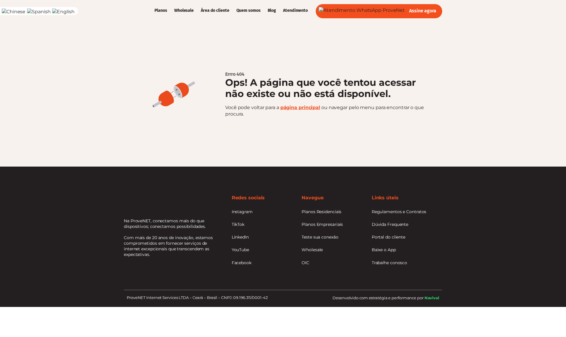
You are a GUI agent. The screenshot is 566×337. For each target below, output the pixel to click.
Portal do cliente (388, 237)
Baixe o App (384, 249)
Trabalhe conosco (389, 262)
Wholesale (184, 10)
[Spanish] (39, 11)
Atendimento (295, 10)
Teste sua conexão (320, 237)
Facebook (241, 262)
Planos (160, 10)
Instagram (242, 211)
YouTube (240, 249)
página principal (300, 107)
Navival (431, 298)
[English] (63, 11)
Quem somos (248, 10)
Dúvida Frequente (390, 224)
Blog (272, 10)
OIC (305, 262)
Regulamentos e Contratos (399, 211)
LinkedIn (240, 237)
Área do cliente (215, 10)
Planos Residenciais (321, 211)
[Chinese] (14, 11)
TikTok (238, 224)
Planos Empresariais (322, 224)
